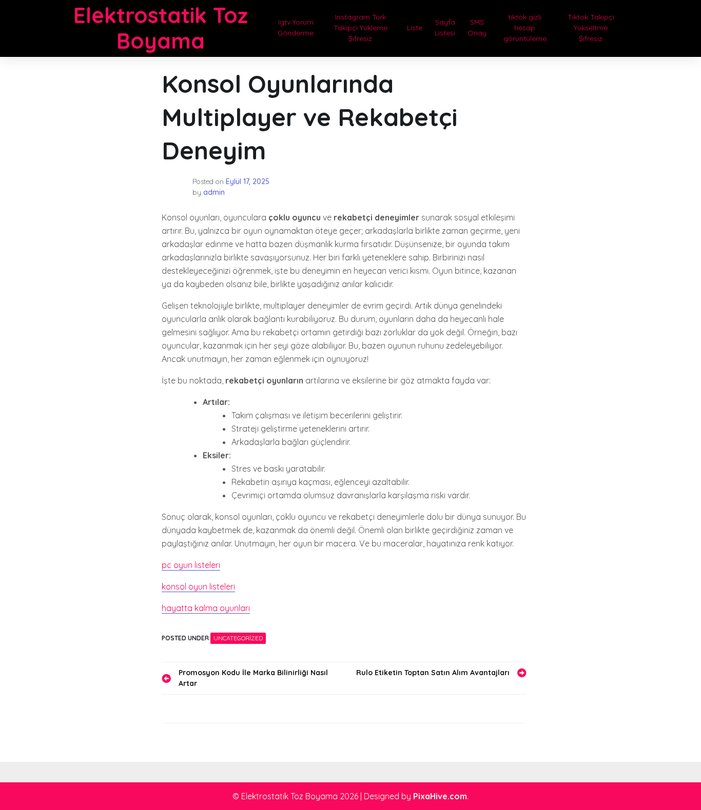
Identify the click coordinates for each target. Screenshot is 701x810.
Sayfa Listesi (445, 27)
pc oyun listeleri (191, 565)
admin (214, 192)
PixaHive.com (440, 796)
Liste (414, 27)
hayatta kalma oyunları (206, 608)
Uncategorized (238, 638)
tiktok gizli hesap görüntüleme (525, 27)
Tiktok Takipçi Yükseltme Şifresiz (591, 27)
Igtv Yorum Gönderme (296, 27)
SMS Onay (477, 27)
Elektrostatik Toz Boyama (160, 28)
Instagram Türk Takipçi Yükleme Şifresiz (360, 27)
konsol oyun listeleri (198, 586)
